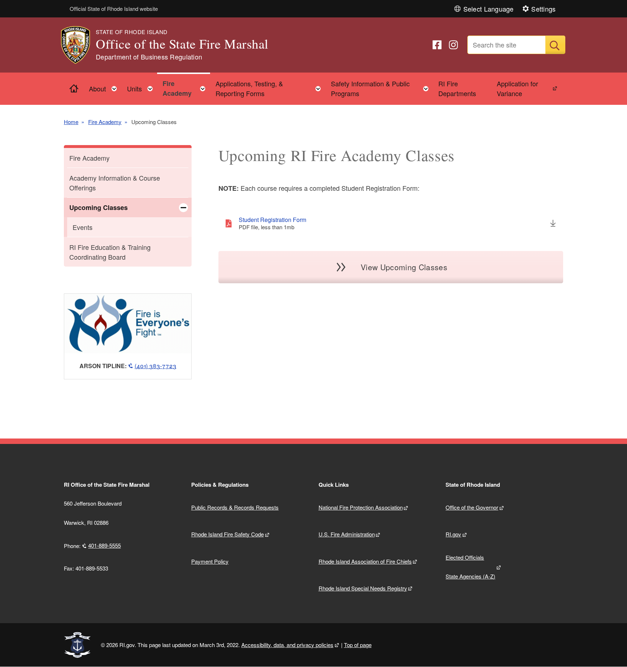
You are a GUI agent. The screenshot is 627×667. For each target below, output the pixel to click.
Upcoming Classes (98, 207)
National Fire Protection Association (361, 507)
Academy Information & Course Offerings (114, 182)
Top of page (358, 645)
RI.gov (453, 534)
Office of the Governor (472, 507)
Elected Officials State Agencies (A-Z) (470, 566)
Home (71, 121)
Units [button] (142, 87)
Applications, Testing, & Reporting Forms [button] (270, 88)
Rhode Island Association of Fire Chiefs (365, 561)
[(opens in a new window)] (437, 45)
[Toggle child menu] (183, 207)
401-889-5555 (104, 545)
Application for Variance (517, 88)
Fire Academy (105, 121)
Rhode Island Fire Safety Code (227, 534)
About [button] (105, 87)
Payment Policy (210, 561)
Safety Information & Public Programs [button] (382, 88)
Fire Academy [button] (186, 88)
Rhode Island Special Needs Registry (363, 588)
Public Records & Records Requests (235, 507)
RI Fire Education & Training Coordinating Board (110, 252)
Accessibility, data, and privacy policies (287, 645)
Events (83, 227)
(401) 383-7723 (155, 366)
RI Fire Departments (457, 88)
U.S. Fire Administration (347, 534)
